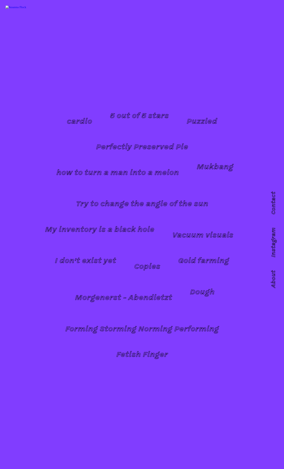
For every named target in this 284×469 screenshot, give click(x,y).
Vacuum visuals (202, 234)
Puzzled (202, 120)
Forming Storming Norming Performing (142, 328)
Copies (147, 265)
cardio (79, 120)
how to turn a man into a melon (117, 172)
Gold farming (203, 260)
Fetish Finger (142, 353)
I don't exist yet (85, 260)
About (273, 279)
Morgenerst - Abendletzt (123, 297)
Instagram (273, 243)
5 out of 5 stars (139, 115)
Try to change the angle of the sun (142, 203)
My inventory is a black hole (99, 228)
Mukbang (215, 166)
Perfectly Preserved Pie (142, 146)
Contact (273, 203)
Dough (202, 291)
